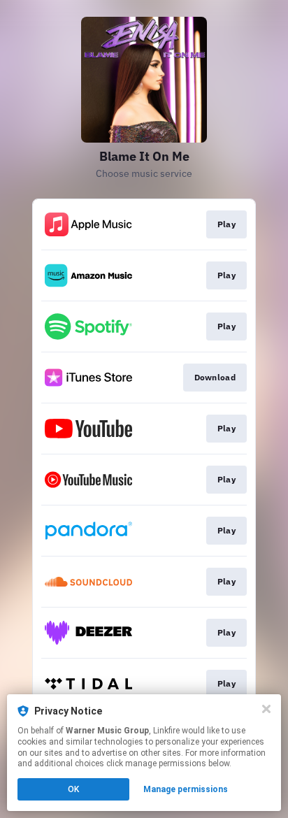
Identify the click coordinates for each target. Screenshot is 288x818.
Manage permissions (185, 789)
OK (73, 789)
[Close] (266, 709)
